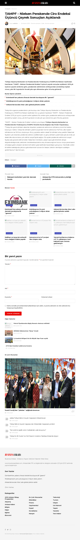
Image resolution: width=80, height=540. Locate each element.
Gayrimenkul (33, 505)
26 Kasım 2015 (18, 333)
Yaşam (55, 508)
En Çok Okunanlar (35, 497)
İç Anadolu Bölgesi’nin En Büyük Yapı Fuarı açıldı (31, 338)
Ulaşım (55, 503)
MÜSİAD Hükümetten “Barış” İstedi (26, 331)
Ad (6, 288)
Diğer (7, 510)
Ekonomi (14, 9)
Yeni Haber (57, 513)
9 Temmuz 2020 (10, 215)
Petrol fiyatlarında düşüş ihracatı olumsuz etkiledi (31, 323)
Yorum (8, 264)
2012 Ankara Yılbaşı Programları (12, 498)
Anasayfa (7, 9)
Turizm (55, 500)
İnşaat (31, 508)
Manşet (31, 513)
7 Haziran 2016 (11, 348)
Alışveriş (8, 502)
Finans (31, 503)
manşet (13, 160)
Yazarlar (56, 511)
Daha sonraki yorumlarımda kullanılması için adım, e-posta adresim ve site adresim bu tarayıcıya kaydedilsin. (38, 307)
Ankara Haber (10, 504)
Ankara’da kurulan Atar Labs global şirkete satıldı (25, 105)
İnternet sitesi (46, 297)
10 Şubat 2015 (18, 325)
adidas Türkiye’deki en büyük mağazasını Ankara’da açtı (28, 418)
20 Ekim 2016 (18, 340)
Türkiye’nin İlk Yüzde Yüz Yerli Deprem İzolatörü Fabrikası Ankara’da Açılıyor (34, 436)
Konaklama (33, 511)
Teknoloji (56, 497)
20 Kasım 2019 (25, 23)
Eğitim (7, 513)
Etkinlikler (32, 500)
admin (15, 23)
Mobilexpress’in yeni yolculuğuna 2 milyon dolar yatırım (28, 101)
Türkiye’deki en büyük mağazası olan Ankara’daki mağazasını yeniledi (32, 424)
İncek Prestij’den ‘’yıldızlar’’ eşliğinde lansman (22, 410)
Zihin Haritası (9, 487)
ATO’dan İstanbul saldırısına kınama (19, 346)
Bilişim (7, 507)
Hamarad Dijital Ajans (26, 533)
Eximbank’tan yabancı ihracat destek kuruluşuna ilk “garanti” (30, 97)
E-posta (8, 297)
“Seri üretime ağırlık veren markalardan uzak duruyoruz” (28, 430)
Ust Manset (57, 505)
